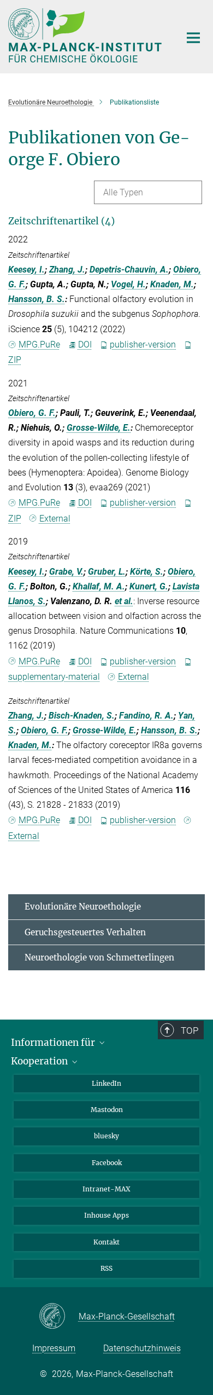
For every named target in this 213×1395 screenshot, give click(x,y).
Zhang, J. (67, 269)
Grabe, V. (66, 571)
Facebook (107, 1163)
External (54, 518)
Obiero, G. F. (32, 413)
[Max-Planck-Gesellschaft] (59, 1317)
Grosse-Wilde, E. (99, 427)
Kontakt (106, 1242)
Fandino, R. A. (146, 715)
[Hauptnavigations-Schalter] (193, 38)
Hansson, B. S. (36, 299)
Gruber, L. (107, 571)
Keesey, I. (26, 269)
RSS (106, 1268)
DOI (85, 344)
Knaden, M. (172, 284)
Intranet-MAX (106, 1189)
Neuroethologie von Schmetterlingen (99, 957)
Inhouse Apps (106, 1215)
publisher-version (143, 344)
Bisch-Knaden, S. (82, 715)
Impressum (53, 1348)
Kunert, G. (148, 586)
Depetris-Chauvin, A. (129, 269)
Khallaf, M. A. (99, 586)
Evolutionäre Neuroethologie (83, 906)
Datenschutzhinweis (142, 1348)
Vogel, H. (128, 284)
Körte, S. (146, 571)
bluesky (106, 1136)
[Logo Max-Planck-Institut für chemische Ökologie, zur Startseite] (86, 35)
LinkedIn (106, 1083)
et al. (124, 601)
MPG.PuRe (39, 344)
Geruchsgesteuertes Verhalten (85, 932)
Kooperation (40, 1061)
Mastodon (107, 1109)
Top (189, 1030)
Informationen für (54, 1042)
